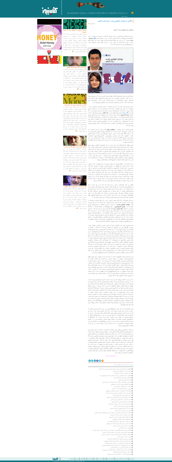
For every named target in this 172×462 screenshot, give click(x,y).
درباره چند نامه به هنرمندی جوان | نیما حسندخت (118, 393)
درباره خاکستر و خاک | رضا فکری (122, 373)
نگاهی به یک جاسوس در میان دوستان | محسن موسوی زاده (115, 375)
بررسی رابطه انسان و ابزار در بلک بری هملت (119, 404)
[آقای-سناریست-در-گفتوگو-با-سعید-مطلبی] (74, 180)
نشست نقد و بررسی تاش (124, 437)
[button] (89, 360)
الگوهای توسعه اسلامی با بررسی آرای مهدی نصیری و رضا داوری (115, 369)
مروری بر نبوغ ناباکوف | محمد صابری (121, 389)
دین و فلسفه (122, 365)
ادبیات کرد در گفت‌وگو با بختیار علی (122, 371)
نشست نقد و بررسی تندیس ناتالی (122, 426)
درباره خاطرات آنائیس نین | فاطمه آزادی (120, 448)
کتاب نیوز (64, 461)
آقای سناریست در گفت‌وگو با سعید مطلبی (75, 187)
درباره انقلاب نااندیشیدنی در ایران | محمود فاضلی (118, 443)
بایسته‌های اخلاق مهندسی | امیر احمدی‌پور (120, 417)
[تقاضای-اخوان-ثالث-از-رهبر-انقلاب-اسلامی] (74, 141)
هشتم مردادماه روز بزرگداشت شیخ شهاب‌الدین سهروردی (116, 450)
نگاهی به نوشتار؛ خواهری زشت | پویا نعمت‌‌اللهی (115, 21)
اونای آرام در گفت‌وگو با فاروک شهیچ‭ (76, 67)
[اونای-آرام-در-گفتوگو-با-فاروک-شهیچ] (74, 61)
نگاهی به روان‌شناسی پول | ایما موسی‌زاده (75, 105)
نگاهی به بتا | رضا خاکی (125, 428)
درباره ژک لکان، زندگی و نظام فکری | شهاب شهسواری (117, 441)
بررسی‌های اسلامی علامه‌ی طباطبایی (121, 419)
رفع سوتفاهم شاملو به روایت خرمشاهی (121, 384)
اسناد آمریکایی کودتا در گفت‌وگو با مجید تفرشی (119, 397)
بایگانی (81, 459)
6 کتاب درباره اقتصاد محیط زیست (122, 386)
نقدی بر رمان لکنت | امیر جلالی (123, 410)
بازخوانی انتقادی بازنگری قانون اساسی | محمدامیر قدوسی (116, 434)
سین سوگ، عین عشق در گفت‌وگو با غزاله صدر (119, 421)
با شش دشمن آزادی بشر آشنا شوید (122, 452)
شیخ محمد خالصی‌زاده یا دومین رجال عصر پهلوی (118, 391)
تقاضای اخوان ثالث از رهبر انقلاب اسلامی (75, 147)
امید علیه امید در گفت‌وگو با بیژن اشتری (121, 400)
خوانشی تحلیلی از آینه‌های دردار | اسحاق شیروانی (74, 31)
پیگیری (77, 459)
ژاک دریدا (117, 365)
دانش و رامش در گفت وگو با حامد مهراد (120, 415)
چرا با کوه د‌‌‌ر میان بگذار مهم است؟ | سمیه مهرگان (118, 424)
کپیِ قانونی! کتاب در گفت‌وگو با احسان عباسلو (119, 454)
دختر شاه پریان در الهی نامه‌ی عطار (121, 395)
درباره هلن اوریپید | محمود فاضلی (122, 406)
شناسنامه (71, 459)
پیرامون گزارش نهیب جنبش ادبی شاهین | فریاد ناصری (117, 432)
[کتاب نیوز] (48, 459)
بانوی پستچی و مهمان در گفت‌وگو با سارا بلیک (119, 439)
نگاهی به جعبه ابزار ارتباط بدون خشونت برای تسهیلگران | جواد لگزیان (113, 413)
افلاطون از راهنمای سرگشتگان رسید (122, 378)
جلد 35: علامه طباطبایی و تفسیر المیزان (120, 408)
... (74, 52)
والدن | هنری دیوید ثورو (125, 380)
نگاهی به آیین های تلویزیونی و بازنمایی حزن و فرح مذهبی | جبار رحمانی (112, 430)
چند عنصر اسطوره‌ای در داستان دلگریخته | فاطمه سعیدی (116, 445)
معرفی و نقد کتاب (129, 365)
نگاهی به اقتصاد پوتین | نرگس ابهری (121, 402)
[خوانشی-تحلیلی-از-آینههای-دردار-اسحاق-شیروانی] (74, 24)
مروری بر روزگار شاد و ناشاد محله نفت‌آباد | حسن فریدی (116, 382)
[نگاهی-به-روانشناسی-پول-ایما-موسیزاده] (74, 99)
